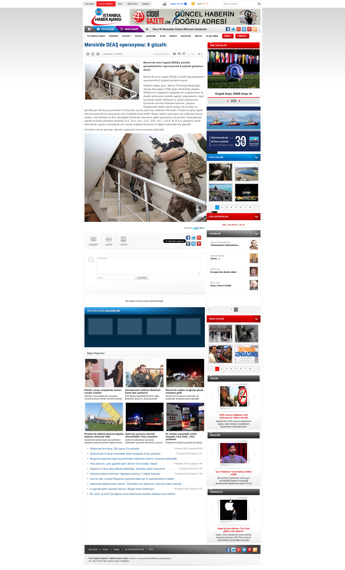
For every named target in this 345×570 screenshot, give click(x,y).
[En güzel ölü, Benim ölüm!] (254, 271)
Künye (105, 549)
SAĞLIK (214, 378)
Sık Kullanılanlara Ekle (134, 549)
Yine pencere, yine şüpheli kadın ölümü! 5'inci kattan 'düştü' (124, 463)
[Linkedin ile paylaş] (244, 29)
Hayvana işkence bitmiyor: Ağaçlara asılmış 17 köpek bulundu (125, 473)
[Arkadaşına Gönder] (179, 54)
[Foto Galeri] (106, 29)
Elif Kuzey (223, 270)
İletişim (116, 549)
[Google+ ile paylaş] (238, 29)
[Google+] (98, 54)
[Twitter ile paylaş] (233, 29)
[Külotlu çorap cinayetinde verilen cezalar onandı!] (104, 373)
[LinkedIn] (193, 243)
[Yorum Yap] (174, 54)
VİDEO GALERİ (216, 319)
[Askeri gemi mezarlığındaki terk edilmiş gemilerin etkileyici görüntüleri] (220, 172)
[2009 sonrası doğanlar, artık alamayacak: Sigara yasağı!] (233, 396)
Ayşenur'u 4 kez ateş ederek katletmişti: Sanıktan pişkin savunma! (127, 468)
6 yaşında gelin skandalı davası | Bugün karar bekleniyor (122, 488)
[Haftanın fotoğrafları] (246, 192)
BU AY (242, 225)
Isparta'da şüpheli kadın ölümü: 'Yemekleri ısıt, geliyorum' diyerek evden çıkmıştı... (137, 483)
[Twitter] (93, 54)
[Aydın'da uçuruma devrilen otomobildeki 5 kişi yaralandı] (144, 417)
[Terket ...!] (254, 258)
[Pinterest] (199, 243)
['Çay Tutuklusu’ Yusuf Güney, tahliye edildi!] (233, 453)
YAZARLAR (215, 233)
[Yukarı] (123, 241)
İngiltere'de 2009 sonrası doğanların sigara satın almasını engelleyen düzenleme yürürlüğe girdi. (233, 421)
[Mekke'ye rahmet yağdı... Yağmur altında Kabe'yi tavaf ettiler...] (220, 333)
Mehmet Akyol (217, 257)
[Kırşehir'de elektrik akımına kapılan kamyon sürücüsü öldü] (104, 417)
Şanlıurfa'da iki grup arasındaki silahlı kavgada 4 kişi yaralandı (125, 453)
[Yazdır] (184, 54)
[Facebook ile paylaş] (228, 29)
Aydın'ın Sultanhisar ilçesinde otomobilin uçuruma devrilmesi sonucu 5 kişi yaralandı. (144, 438)
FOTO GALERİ (216, 157)
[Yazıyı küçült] (192, 54)
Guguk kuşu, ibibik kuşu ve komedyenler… (233, 95)
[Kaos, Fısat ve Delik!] (254, 285)
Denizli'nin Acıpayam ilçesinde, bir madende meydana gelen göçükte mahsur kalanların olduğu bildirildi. (184, 394)
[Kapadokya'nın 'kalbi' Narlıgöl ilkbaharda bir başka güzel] (246, 172)
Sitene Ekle (132, 4)
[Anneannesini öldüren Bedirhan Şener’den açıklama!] (144, 373)
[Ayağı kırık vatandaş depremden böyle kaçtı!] (246, 333)
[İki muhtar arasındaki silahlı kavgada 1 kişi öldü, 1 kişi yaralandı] (185, 417)
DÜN (224, 225)
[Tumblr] (188, 243)
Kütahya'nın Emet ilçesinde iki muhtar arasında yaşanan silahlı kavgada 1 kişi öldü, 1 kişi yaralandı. (185, 438)
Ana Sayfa (89, 4)
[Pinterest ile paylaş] (249, 29)
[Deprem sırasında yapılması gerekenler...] (246, 354)
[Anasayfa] (89, 29)
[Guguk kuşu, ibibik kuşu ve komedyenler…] (234, 69)
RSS (151, 549)
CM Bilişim (124, 561)
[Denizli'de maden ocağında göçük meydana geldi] (185, 373)
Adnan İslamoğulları (224, 243)
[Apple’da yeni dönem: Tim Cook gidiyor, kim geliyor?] (233, 510)
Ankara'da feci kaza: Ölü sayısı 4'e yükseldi (114, 448)
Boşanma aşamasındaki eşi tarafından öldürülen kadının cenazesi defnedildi (133, 458)
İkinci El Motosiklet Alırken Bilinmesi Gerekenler (180, 29)
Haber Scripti (113, 561)
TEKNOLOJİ (216, 492)
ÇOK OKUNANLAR (218, 216)
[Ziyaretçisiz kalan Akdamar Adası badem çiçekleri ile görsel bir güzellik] (220, 192)
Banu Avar (220, 284)
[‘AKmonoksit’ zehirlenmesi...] (254, 244)
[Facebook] (87, 54)
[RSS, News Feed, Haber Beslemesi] (255, 29)
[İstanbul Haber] (106, 25)
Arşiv (120, 4)
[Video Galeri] (129, 29)
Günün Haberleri (106, 4)
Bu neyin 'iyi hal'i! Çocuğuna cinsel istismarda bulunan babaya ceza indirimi (132, 493)
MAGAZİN (215, 435)
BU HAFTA (232, 225)
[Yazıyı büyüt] (200, 54)
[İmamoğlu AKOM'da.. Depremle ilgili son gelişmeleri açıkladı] (220, 354)
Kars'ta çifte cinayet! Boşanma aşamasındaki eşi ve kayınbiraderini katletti (132, 478)
